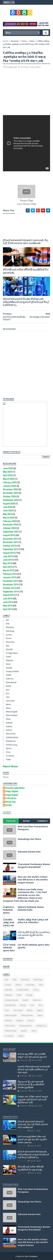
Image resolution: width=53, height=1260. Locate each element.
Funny (23, 41)
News (32, 41)
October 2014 (9, 588)
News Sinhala (11, 715)
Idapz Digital (12, 791)
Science (7, 812)
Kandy (8, 686)
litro (8, 697)
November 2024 (10, 493)
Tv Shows (10, 756)
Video (8, 759)
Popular (10, 821)
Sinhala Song (11, 745)
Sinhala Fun (11, 741)
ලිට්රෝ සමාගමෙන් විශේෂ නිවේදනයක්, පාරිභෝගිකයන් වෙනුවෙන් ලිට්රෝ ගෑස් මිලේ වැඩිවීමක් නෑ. (26, 302)
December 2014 (10, 581)
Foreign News (12, 653)
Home (5, 41)
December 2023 (10, 524)
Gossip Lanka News (15, 788)
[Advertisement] (26, 93)
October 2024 (9, 496)
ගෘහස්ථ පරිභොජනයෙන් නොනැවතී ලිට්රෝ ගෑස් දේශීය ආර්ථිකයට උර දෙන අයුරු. (34, 1069)
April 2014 (8, 609)
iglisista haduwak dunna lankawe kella (31, 908)
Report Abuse (10, 766)
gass (8, 664)
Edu (7, 646)
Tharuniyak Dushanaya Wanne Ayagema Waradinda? (34, 866)
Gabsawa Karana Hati (29, 851)
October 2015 (9, 546)
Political (9, 723)
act (7, 620)
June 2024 (8, 510)
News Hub (10, 802)
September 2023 (11, 532)
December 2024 (10, 489)
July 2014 (7, 598)
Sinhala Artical (12, 737)
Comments (42, 821)
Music (8, 704)
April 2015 (8, 567)
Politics (9, 726)
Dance (8, 638)
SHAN (8, 805)
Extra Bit (9, 649)
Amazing (14, 41)
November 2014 (10, 584)
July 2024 (7, 507)
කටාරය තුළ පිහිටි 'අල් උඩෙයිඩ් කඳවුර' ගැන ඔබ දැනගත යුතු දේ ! (32, 1055)
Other (8, 719)
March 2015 (8, 570)
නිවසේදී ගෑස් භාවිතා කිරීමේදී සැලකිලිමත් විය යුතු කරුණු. (25, 271)
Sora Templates (31, 1256)
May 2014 (7, 605)
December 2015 (10, 539)
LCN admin (11, 798)
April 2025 (8, 475)
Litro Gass (10, 701)
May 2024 (7, 514)
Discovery (10, 642)
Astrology (10, 631)
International (11, 682)
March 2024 (8, 517)
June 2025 (8, 468)
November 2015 (10, 542)
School (9, 730)
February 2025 (10, 482)
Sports (9, 748)
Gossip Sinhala (12, 671)
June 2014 (8, 602)
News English (11, 712)
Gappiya (9, 660)
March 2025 (8, 479)
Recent (26, 821)
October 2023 (9, 528)
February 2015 (10, 574)
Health (8, 675)
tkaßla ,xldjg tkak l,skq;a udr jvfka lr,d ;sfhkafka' (33, 921)
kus (7, 693)
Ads (7, 624)
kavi (7, 690)
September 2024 (11, 500)
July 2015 (7, 556)
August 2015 (9, 553)
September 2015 (11, 549)
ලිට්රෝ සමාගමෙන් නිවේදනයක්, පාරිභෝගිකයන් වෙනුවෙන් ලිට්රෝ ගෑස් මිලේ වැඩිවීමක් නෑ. (33, 1154)
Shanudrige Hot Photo (29, 839)
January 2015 (9, 577)
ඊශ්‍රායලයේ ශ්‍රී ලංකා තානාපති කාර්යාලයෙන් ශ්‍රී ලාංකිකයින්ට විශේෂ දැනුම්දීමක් (31, 1084)
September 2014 (11, 591)
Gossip (9, 668)
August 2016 (9, 535)
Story (8, 752)
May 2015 (7, 563)
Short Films (10, 734)
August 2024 (9, 503)
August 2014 (9, 595)
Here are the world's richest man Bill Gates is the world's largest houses (33, 879)
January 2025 (9, 486)
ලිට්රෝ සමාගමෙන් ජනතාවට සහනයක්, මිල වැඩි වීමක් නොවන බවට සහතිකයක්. (25, 241)
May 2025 (7, 472)
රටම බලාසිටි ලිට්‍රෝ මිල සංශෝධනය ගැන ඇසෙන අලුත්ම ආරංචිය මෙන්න (34, 935)
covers (9, 635)
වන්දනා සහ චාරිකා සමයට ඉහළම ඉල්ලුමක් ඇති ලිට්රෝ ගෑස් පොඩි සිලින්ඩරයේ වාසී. (33, 1099)
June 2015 (8, 560)
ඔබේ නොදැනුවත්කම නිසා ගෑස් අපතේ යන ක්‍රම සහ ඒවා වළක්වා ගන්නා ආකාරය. (32, 1139)
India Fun (10, 679)
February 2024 (10, 521)
